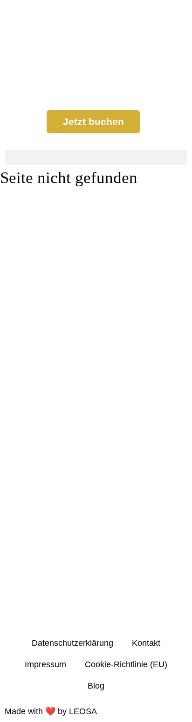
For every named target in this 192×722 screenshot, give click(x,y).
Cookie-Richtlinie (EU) (126, 664)
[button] (96, 157)
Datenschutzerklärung (72, 643)
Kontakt (146, 643)
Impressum (45, 664)
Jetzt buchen (93, 121)
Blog (96, 685)
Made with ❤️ (51, 711)
